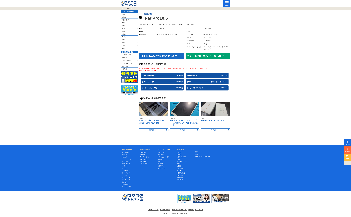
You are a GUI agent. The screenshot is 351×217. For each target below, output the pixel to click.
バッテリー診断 (126, 186)
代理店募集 (161, 166)
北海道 (124, 31)
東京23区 (124, 17)
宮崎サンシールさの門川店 (202, 156)
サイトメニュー (164, 150)
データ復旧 (125, 184)
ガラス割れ (125, 152)
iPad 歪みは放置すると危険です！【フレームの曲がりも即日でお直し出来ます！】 (184, 122)
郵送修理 (160, 159)
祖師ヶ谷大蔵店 (181, 157)
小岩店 (179, 154)
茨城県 (124, 37)
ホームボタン (126, 175)
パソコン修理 (144, 163)
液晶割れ (124, 154)
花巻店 (196, 152)
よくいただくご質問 (163, 157)
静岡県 (124, 48)
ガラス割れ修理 (126, 55)
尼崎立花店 (180, 180)
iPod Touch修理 (144, 157)
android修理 (143, 159)
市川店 (196, 154)
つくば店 (179, 170)
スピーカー (125, 166)
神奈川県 (124, 28)
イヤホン (124, 168)
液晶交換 (124, 57)
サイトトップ (161, 152)
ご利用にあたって (153, 209)
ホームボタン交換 (127, 63)
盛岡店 (179, 166)
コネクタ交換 (125, 66)
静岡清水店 (180, 177)
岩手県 (124, 34)
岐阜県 (124, 45)
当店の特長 (161, 154)
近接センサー (126, 177)
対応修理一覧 (127, 150)
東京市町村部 (125, 20)
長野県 (124, 39)
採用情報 (191, 209)
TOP (122, 8)
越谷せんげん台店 (182, 161)
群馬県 (124, 42)
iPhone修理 (143, 152)
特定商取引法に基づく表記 (179, 209)
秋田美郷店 (180, 175)
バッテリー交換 (126, 60)
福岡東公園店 (181, 173)
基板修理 (124, 182)
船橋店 (179, 163)
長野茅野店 (180, 168)
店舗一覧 (180, 150)
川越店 (179, 159)
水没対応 (124, 69)
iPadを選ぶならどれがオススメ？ (213, 120)
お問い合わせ (161, 168)
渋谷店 (124, 14)
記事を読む (152, 130)
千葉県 (124, 25)
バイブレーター (126, 180)
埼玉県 (124, 23)
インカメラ (125, 170)
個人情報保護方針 (165, 209)
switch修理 (143, 161)
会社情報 (160, 163)
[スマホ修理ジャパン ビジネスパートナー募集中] (201, 198)
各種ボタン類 (126, 163)
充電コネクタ (126, 161)
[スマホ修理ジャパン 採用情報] (220, 198)
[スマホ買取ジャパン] (184, 198)
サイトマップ (161, 161)
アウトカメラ (126, 173)
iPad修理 (142, 154)
